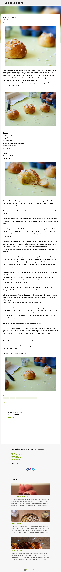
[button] (4, 23)
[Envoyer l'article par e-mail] (4, 396)
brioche (13, 398)
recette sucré (27, 398)
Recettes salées (15, 459)
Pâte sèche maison (16, 523)
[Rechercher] (59, 3)
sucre (34, 398)
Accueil (13, 453)
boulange (6, 398)
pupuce (10, 412)
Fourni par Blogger (31, 569)
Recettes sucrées (16, 457)
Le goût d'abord (13, 2)
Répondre (11, 417)
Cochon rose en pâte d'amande (19, 496)
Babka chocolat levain (17, 550)
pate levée (19, 398)
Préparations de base (17, 454)
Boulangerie (14, 456)
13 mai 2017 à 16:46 (17, 412)
